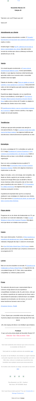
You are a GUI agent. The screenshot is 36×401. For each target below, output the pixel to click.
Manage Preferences (18, 393)
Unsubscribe (29, 391)
